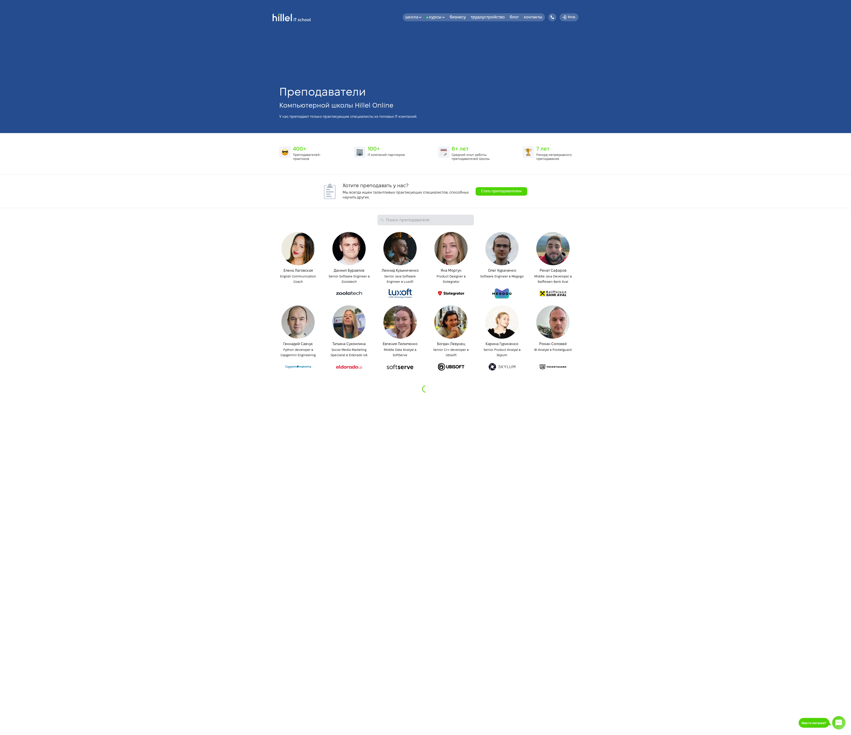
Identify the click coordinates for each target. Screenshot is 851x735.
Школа (411, 17)
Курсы (435, 17)
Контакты (533, 17)
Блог (514, 17)
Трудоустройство (488, 17)
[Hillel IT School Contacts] (552, 17)
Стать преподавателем (501, 191)
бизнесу (458, 17)
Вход (571, 17)
